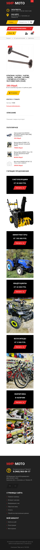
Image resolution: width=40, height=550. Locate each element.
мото (16, 3)
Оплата (10, 510)
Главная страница (13, 496)
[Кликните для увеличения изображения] (20, 57)
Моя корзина (12, 528)
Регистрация (12, 525)
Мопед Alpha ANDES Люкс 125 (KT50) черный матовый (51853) (23, 153)
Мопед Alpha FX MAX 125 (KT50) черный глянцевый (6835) (22, 144)
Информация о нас (14, 503)
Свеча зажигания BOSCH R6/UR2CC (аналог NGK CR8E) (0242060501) (23, 134)
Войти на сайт (12, 522)
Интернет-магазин (13, 500)
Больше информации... (13, 106)
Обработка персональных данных (18, 513)
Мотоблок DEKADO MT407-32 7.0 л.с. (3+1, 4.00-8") (23, 162)
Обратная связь (13, 506)
